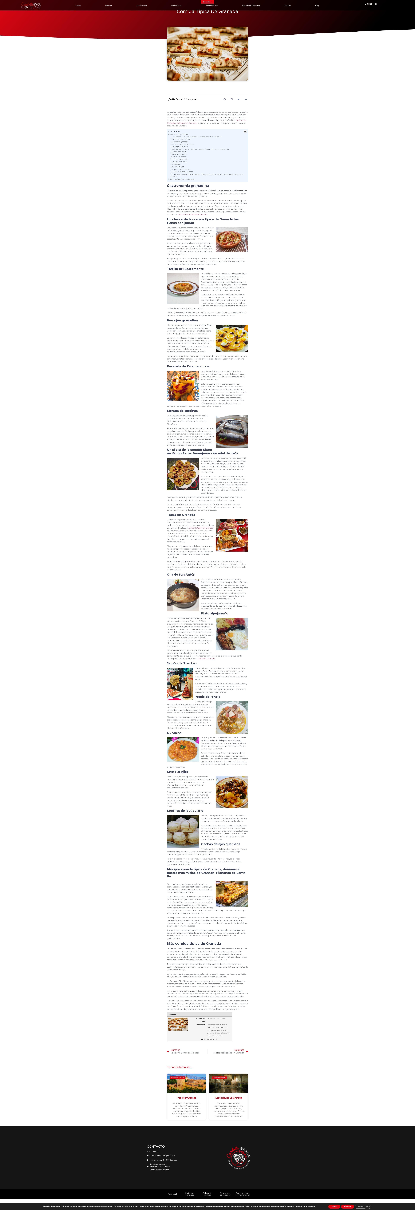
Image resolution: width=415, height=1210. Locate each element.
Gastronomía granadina (178, 134)
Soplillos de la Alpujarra (182, 169)
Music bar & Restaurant (251, 6)
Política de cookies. (251, 1207)
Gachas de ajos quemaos (183, 172)
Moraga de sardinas (180, 147)
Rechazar (347, 1207)
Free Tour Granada (186, 1098)
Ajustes (360, 1207)
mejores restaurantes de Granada (192, 214)
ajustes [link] (312, 1207)
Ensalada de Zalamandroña (183, 144)
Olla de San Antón (180, 154)
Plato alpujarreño (179, 157)
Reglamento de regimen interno (243, 1194)
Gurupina (177, 164)
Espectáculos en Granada (228, 1098)
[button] (370, 4)
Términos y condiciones (225, 1194)
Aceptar (334, 1207)
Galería (78, 6)
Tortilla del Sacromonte (182, 139)
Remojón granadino (180, 142)
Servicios (108, 6)
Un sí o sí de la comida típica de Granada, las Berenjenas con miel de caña (201, 149)
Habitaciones (176, 6)
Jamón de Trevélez (181, 159)
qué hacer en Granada (186, 123)
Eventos (288, 6)
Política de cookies (207, 1194)
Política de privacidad (190, 1194)
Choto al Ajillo (179, 167)
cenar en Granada (207, 659)
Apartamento (141, 6)
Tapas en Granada (180, 152)
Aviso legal (172, 1194)
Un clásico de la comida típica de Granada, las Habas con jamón (197, 137)
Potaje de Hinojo (179, 162)
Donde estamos (211, 6)
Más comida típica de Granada (182, 179)
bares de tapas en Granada (201, 528)
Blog (317, 6)
